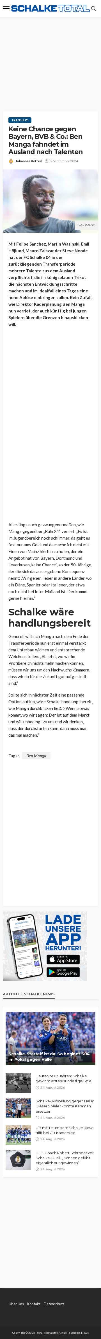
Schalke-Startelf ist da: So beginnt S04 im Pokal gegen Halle (49, 1056)
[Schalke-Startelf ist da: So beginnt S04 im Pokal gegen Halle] (50, 1038)
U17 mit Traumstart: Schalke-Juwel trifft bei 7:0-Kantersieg (65, 1130)
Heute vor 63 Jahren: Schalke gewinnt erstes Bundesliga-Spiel (64, 1078)
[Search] (93, 8)
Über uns (16, 1304)
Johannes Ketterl (28, 161)
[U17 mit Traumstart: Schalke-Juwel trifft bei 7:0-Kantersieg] (18, 1135)
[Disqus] (50, 829)
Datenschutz (54, 1304)
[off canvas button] (6, 8)
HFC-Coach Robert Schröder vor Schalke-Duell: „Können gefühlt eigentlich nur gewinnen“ (64, 1158)
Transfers (20, 120)
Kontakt (33, 1304)
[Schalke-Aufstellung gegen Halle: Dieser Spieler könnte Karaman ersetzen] (18, 1108)
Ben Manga (36, 755)
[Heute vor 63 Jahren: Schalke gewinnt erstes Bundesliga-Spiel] (18, 1083)
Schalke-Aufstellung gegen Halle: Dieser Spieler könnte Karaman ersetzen (65, 1106)
